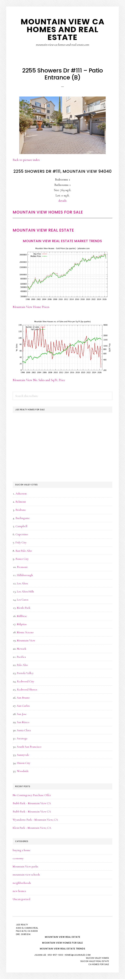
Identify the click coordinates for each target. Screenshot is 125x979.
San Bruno (23, 697)
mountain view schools (26, 874)
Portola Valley (25, 673)
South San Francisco (29, 746)
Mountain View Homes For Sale (48, 212)
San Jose (22, 714)
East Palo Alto (23, 550)
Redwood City (25, 681)
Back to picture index (26, 160)
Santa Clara (24, 730)
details (62, 201)
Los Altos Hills (25, 591)
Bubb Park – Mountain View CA (32, 803)
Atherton (21, 493)
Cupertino (21, 534)
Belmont (20, 501)
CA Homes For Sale (98, 964)
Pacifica (21, 657)
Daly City (21, 542)
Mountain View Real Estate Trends (62, 948)
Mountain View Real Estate (43, 230)
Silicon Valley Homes (97, 958)
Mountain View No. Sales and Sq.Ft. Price (39, 380)
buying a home (22, 850)
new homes (19, 891)
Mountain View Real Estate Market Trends (62, 241)
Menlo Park (23, 607)
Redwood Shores (27, 689)
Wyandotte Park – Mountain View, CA (35, 819)
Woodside (23, 771)
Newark (21, 648)
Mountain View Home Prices (31, 307)
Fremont (22, 567)
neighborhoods (22, 883)
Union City (23, 763)
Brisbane (20, 510)
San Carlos (23, 705)
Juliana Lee (40, 954)
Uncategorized (21, 899)
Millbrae (22, 616)
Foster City (22, 559)
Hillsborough (25, 575)
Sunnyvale (23, 755)
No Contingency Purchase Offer (32, 795)
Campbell (21, 526)
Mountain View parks (25, 866)
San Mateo (23, 722)
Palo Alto (22, 665)
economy (18, 858)
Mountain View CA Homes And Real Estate (62, 29)
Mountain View (26, 640)
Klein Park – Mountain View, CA (32, 828)
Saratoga (22, 738)
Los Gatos (22, 599)
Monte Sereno (25, 632)
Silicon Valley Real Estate (94, 961)
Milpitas (22, 624)
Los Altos (22, 583)
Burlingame (22, 518)
